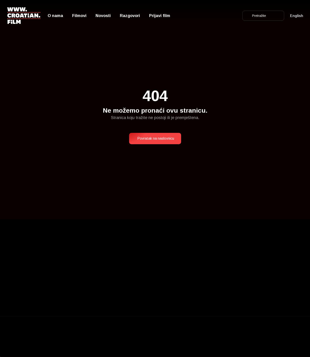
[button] (155, 138)
